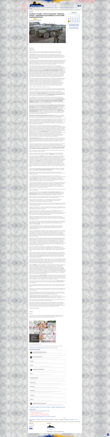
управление (53, 407)
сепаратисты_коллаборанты (35, 407)
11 (68, 18)
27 (72, 21)
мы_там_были (48, 407)
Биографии (61, 7)
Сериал (30, 8)
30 (77, 21)
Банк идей (72, 7)
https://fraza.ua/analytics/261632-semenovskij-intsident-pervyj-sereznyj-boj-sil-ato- (43, 347)
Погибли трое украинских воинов (36, 412)
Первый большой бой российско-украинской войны (40, 413)
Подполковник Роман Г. (34, 377)
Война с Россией (31, 20)
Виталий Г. (32, 361)
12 (70, 18)
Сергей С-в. (32, 399)
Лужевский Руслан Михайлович (38, 369)
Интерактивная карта (49, 7)
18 (68, 19)
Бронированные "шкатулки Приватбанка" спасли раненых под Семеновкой (42, 416)
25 (68, 21)
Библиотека (67, 7)
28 (73, 21)
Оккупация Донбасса (38, 20)
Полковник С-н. (32, 386)
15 (75, 18)
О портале (38, 7)
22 (75, 19)
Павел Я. (31, 373)
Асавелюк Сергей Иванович (37, 356)
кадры (64, 407)
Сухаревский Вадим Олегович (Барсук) (39, 403)
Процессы (56, 7)
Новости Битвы (32, 7)
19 (70, 19)
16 (77, 18)
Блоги (76, 7)
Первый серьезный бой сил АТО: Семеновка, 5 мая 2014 (40, 415)
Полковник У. (32, 395)
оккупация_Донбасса (59, 407)
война (41, 407)
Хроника (42, 7)
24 (79, 19)
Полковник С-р (32, 390)
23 (77, 19)
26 (70, 21)
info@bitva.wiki (31, 426)
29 (75, 21)
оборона (44, 407)
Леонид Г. (31, 365)
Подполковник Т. (33, 382)
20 (72, 19)
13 (72, 18)
